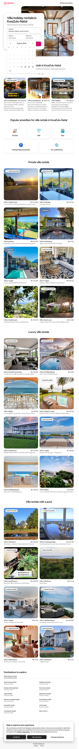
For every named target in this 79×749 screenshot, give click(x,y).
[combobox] (24, 31)
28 (25, 67)
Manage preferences (57, 737)
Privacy (36, 746)
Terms (42, 746)
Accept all (16, 737)
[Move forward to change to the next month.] (32, 43)
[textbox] (16, 38)
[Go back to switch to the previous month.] (10, 43)
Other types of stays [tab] (10, 676)
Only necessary (37, 737)
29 (29, 67)
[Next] (42, 73)
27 (21, 67)
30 (33, 67)
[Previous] (35, 73)
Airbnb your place (66, 3)
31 (10, 71)
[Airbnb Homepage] (9, 3)
